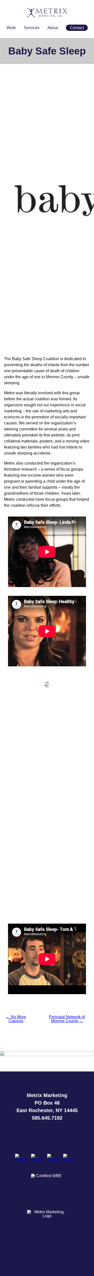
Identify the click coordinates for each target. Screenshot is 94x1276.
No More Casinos (16, 1019)
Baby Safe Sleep (47, 50)
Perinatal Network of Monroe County (67, 1019)
